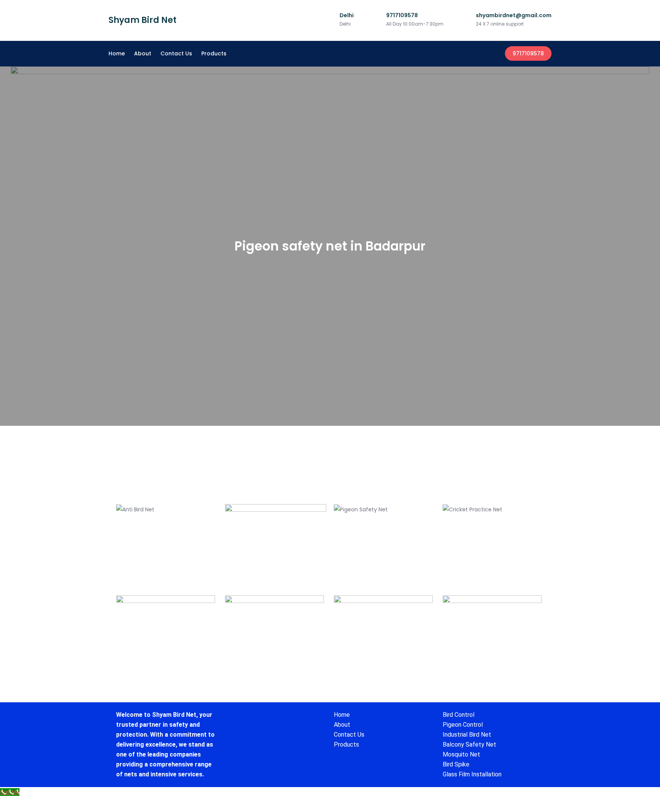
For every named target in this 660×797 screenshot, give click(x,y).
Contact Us (176, 53)
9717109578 (528, 53)
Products (213, 53)
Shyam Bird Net (142, 20)
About (142, 53)
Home (116, 53)
